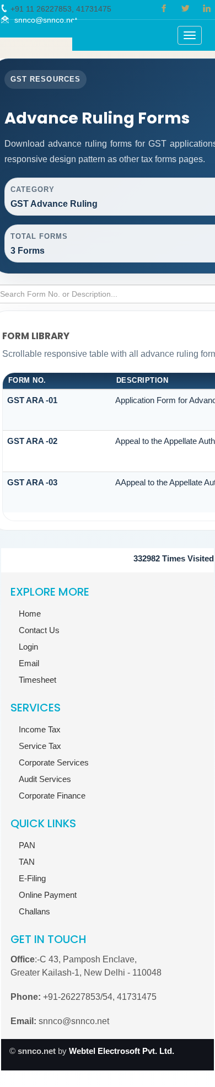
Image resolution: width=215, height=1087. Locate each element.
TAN (27, 861)
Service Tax (40, 746)
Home (30, 613)
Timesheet (37, 679)
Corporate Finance (52, 795)
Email (29, 663)
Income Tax (40, 729)
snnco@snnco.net (45, 19)
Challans (34, 911)
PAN (27, 845)
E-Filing (32, 878)
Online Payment (48, 894)
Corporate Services (54, 762)
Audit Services (45, 779)
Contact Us (39, 630)
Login (28, 646)
